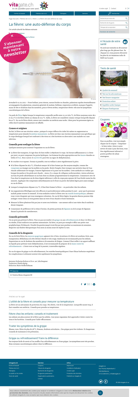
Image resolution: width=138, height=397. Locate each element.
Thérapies (12, 371)
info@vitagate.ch (115, 374)
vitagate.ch (13, 363)
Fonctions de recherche (107, 32)
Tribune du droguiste (44, 368)
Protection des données (74, 373)
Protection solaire (109, 101)
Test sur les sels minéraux (111, 94)
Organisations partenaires (46, 376)
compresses (15, 168)
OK (100, 393)
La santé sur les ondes (16, 373)
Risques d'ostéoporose (110, 108)
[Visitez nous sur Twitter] (101, 381)
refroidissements (72, 220)
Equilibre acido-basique (111, 105)
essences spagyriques (36, 236)
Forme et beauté (14, 365)
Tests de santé (13, 376)
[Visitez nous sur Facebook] (106, 381)
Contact (113, 8)
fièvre (20, 115)
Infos (69, 363)
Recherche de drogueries (45, 371)
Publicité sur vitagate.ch (74, 376)
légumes (67, 209)
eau (19, 157)
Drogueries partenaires (45, 373)
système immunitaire (39, 134)
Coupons (40, 365)
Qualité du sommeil (109, 90)
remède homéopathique (77, 193)
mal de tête (38, 157)
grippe (57, 220)
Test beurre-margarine (110, 97)
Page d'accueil (13, 19)
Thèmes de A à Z (14, 368)
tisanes (83, 155)
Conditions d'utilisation (74, 368)
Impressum (70, 365)
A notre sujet (103, 8)
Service (40, 363)
